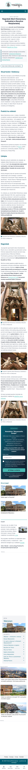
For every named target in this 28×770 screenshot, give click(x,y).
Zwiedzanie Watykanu (7, 518)
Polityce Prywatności (16, 481)
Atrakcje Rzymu (7, 667)
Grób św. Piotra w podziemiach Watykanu (11, 664)
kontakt (22, 549)
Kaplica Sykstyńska (8, 659)
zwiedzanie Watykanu (15, 55)
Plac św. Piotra (7, 656)
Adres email (5, 458)
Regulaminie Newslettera (13, 482)
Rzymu (3, 150)
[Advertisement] (14, 573)
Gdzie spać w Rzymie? (7, 502)
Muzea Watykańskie (8, 646)
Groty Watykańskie (8, 661)
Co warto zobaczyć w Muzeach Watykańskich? (12, 649)
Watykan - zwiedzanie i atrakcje (12, 643)
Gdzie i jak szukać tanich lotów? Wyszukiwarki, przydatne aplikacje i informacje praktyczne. (11, 688)
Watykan (15, 16)
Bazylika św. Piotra (8, 654)
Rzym (10, 16)
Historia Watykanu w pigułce (11, 652)
